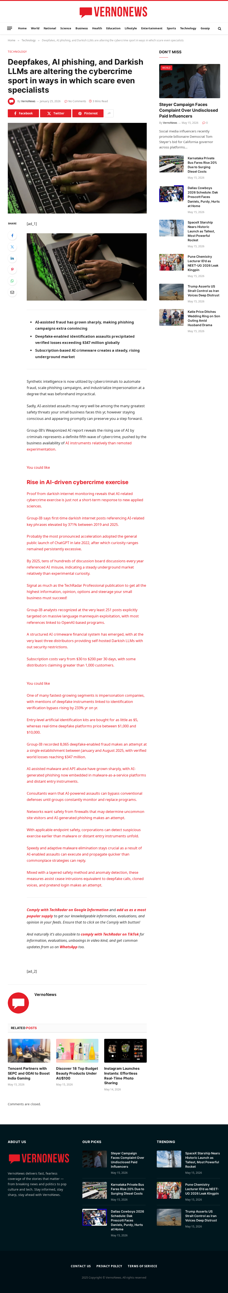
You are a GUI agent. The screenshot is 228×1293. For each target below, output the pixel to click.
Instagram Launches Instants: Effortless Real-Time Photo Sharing (122, 1075)
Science (65, 28)
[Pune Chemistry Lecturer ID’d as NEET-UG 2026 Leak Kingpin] (171, 262)
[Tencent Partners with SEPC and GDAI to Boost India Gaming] (29, 1051)
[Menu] (9, 28)
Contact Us (81, 1266)
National (50, 28)
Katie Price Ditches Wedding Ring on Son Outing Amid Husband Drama (204, 318)
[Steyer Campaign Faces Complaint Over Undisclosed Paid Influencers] (189, 81)
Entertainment (152, 28)
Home (22, 28)
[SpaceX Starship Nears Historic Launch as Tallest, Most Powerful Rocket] (171, 228)
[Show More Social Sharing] (109, 113)
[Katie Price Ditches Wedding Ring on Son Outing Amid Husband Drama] (171, 317)
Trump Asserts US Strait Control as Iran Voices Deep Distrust (203, 290)
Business (81, 28)
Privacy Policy (109, 1266)
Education (113, 28)
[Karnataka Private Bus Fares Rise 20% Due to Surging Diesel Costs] (171, 164)
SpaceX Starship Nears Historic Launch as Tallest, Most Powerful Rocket (201, 231)
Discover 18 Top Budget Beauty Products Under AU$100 (77, 1073)
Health (97, 28)
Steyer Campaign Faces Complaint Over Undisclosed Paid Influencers (188, 110)
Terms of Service (142, 1266)
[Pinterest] (12, 269)
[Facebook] (12, 235)
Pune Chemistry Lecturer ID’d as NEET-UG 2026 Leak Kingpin (203, 263)
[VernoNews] (114, 12)
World (35, 28)
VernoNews (28, 101)
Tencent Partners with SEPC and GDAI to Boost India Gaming (29, 1073)
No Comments (77, 101)
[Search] (219, 28)
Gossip (205, 28)
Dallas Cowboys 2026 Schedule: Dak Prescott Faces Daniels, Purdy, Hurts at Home (204, 197)
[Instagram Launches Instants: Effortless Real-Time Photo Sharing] (125, 1051)
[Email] (12, 292)
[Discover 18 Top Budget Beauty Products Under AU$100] (77, 1051)
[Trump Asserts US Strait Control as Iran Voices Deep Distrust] (171, 292)
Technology (188, 28)
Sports (171, 28)
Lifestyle (131, 28)
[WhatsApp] (12, 280)
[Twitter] (12, 246)
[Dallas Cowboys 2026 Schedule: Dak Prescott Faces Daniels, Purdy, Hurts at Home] (171, 193)
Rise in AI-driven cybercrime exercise (77, 482)
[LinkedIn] (12, 258)
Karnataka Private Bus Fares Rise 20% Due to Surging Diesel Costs (202, 164)
